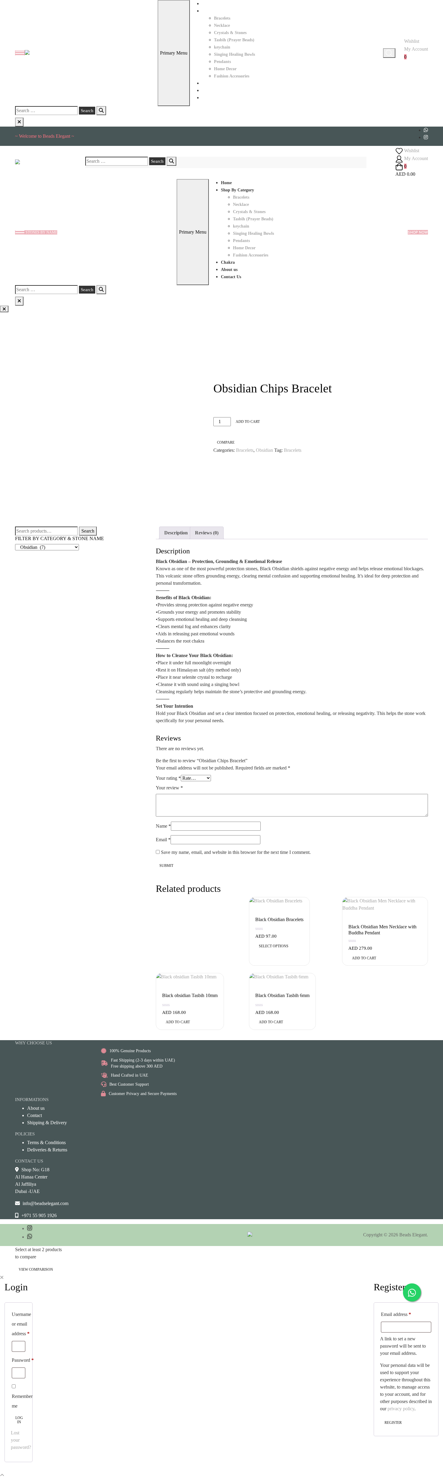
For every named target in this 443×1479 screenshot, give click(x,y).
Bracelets (222, 18)
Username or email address (21, 1324)
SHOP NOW (418, 232)
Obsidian (264, 450)
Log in (19, 1420)
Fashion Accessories (231, 76)
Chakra (209, 83)
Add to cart (248, 422)
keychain (222, 47)
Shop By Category (218, 11)
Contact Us (212, 98)
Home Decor (225, 69)
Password (23, 1360)
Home (207, 4)
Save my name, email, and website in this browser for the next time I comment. (236, 852)
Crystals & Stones (230, 32)
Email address (396, 1314)
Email (163, 839)
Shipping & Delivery (47, 1122)
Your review (169, 787)
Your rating (168, 778)
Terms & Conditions (46, 1142)
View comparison (36, 1269)
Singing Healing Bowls (234, 54)
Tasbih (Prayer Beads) (234, 40)
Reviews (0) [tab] (206, 532)
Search (87, 530)
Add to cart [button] (364, 958)
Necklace (222, 25)
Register (393, 1423)
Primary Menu (173, 52)
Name (163, 826)
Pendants (222, 61)
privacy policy (401, 1408)
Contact (34, 1115)
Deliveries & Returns (47, 1149)
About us (210, 90)
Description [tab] (176, 532)
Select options (273, 946)
